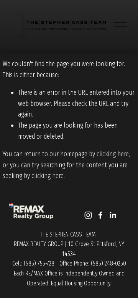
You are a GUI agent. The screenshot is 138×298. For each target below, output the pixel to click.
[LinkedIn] (113, 215)
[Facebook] (100, 215)
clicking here (113, 154)
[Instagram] (88, 215)
